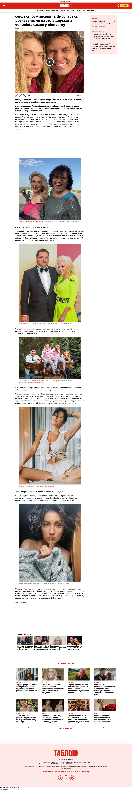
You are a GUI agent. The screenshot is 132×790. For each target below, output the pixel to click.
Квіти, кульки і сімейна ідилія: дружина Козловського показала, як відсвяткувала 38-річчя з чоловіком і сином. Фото (103, 46)
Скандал (47, 10)
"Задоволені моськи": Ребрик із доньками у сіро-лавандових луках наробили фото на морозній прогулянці (103, 24)
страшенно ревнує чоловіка (34, 222)
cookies (16, 787)
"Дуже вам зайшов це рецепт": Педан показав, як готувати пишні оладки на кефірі (27, 719)
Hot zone (82, 10)
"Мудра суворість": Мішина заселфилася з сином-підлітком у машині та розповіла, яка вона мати (27, 688)
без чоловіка (49, 486)
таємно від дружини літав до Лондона (45, 380)
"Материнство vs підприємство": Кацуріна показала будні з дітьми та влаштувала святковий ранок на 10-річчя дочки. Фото (103, 34)
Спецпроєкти (91, 10)
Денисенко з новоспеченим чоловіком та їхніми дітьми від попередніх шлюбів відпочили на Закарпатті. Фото (104, 690)
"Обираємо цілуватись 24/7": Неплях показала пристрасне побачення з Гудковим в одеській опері (78, 718)
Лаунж (94, 18)
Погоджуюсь (4, 789)
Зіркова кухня (65, 10)
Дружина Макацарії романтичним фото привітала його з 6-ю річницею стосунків (102, 719)
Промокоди (85, 772)
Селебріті (40, 10)
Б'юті (58, 10)
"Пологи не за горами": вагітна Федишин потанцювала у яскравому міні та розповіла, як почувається (53, 689)
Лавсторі (75, 10)
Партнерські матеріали (72, 772)
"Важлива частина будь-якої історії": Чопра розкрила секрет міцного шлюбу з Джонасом (52, 719)
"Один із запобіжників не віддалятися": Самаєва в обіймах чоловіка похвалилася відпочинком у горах (79, 689)
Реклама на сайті (47, 772)
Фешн (53, 10)
